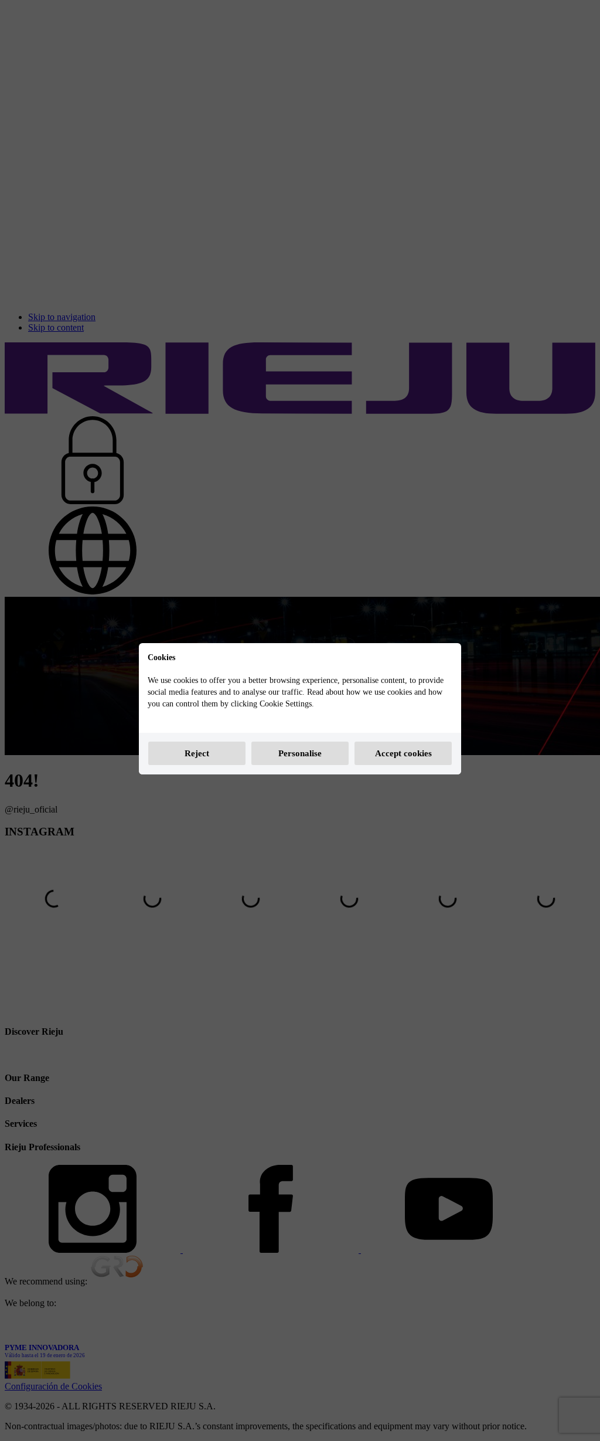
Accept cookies (403, 753)
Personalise (300, 753)
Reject (197, 753)
